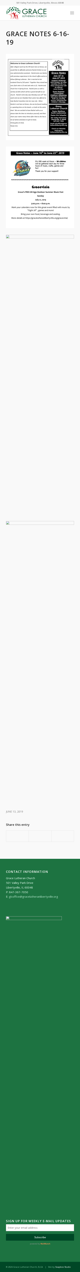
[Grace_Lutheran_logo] (33, 12)
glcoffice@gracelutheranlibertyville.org (33, 896)
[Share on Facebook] (17, 836)
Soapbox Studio (63, 1266)
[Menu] (72, 12)
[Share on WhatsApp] (40, 836)
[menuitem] (72, 12)
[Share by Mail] (63, 836)
